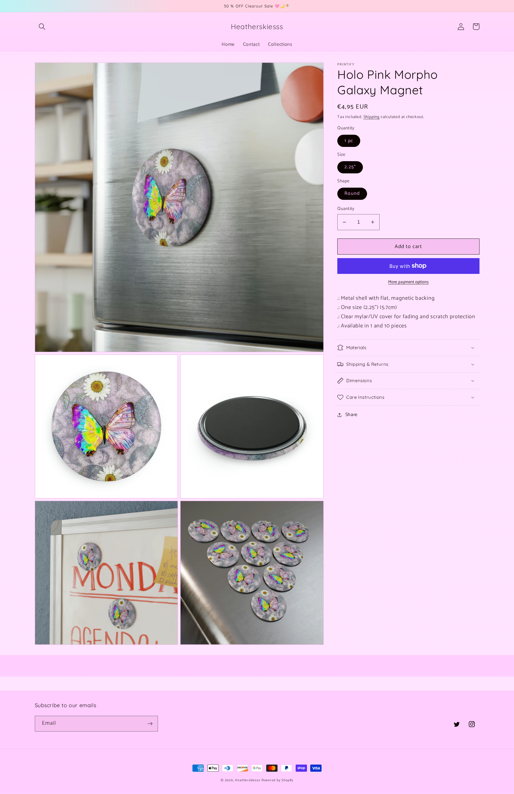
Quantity (346, 209)
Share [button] (351, 415)
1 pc (348, 141)
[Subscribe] (150, 724)
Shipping (371, 117)
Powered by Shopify (277, 780)
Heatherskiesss (247, 780)
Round (352, 193)
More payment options (408, 282)
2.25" (350, 167)
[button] (42, 26)
